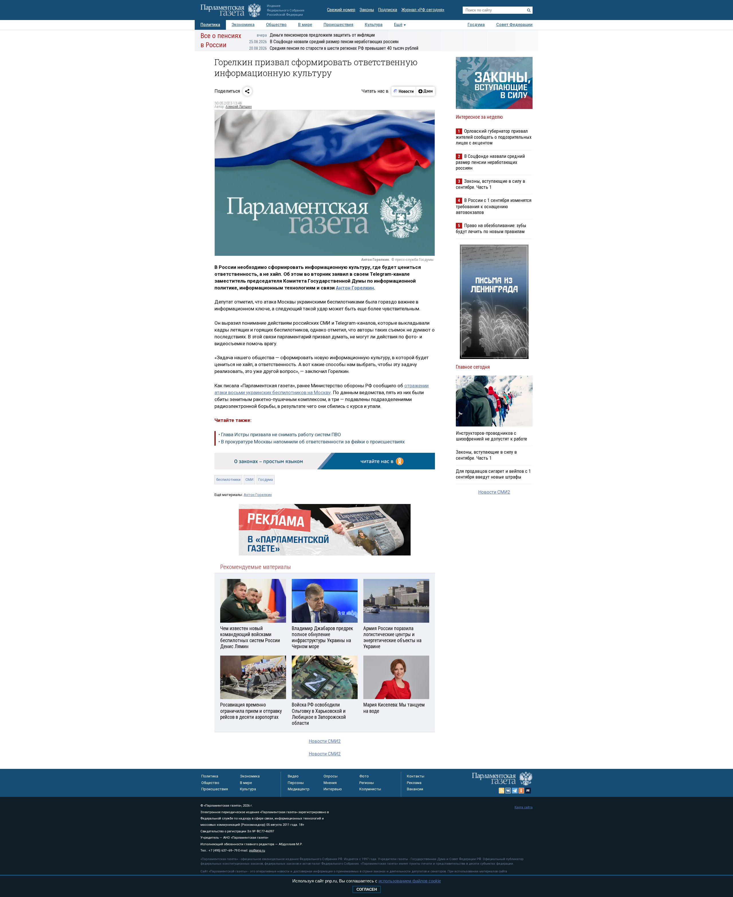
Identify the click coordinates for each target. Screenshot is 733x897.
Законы (367, 9)
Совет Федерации (514, 24)
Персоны (296, 783)
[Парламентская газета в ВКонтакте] (508, 790)
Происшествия (338, 24)
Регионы (366, 783)
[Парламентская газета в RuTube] (528, 790)
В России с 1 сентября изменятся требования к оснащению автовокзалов (493, 206)
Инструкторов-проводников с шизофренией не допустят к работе (491, 436)
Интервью (333, 789)
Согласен (366, 889)
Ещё (398, 24)
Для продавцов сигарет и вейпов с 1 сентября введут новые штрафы (493, 474)
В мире (305, 24)
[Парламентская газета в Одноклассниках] (521, 790)
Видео (293, 776)
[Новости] (403, 91)
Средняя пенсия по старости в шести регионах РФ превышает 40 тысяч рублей (333, 48)
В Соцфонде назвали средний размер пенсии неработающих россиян (324, 41)
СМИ (249, 479)
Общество (276, 24)
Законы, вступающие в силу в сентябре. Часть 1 (490, 184)
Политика (210, 24)
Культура (374, 24)
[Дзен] (425, 91)
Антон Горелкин (355, 288)
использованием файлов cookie (410, 880)
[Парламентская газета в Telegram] (515, 790)
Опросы (331, 776)
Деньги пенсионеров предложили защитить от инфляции (316, 35)
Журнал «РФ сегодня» (422, 9)
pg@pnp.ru (257, 850)
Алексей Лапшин (239, 107)
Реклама (414, 783)
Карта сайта (524, 807)
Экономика (243, 24)
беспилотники (228, 479)
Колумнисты (370, 789)
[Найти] (529, 10)
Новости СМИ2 (325, 741)
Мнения (330, 783)
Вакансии (415, 789)
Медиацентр (299, 789)
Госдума (476, 24)
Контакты (415, 776)
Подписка (387, 9)
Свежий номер (341, 9)
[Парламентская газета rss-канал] (502, 790)
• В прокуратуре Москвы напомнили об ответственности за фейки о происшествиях (311, 441)
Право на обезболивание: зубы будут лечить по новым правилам (491, 228)
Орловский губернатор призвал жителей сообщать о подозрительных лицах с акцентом (493, 137)
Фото (364, 776)
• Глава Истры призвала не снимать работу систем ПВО (279, 434)
